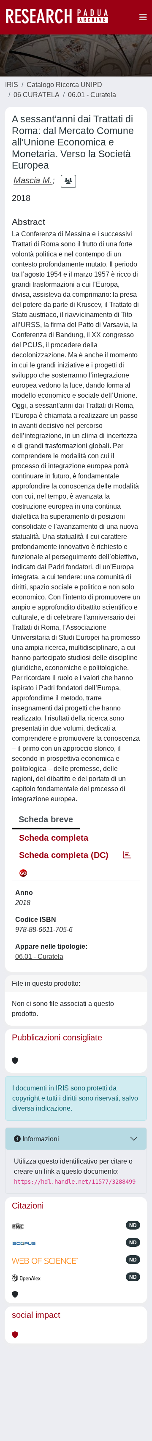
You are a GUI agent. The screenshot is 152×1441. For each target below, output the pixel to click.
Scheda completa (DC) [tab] (64, 855)
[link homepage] (61, 17)
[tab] (127, 855)
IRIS (11, 84)
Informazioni (40, 1139)
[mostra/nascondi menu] (143, 17)
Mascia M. (33, 180)
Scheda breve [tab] (46, 819)
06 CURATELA (37, 94)
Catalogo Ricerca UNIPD (64, 84)
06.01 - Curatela (92, 94)
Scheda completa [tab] (53, 837)
